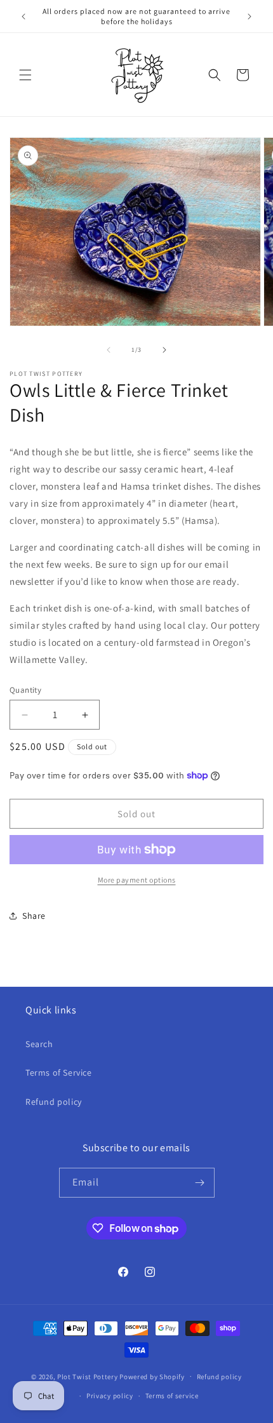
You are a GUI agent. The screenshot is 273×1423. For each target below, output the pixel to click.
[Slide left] (109, 350)
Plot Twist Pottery (87, 1376)
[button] (25, 75)
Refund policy (53, 1101)
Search (39, 1044)
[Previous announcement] (23, 16)
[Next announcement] (249, 16)
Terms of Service (58, 1072)
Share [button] (34, 915)
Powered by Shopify (152, 1376)
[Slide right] (164, 350)
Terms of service (172, 1395)
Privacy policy (109, 1395)
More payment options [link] (137, 880)
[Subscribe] (200, 1183)
